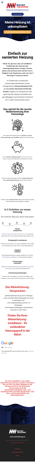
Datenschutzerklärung (17, 452)
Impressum (17, 448)
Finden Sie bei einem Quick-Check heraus (13, 234)
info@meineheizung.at (17, 442)
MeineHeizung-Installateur (9, 257)
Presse (17, 455)
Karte (15, 243)
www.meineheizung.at (17, 437)
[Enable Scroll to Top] (31, 461)
